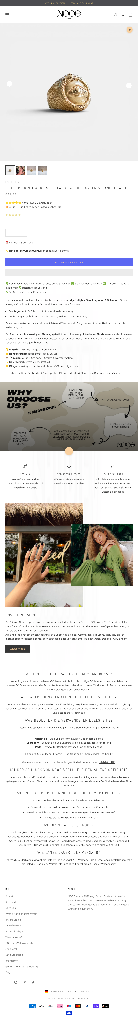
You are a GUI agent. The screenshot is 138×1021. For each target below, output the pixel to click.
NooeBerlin (12, 182)
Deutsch (85, 991)
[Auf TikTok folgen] (33, 982)
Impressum (11, 960)
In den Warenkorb (69, 262)
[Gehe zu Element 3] (31, 170)
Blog (7, 972)
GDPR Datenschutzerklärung (21, 966)
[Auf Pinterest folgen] (24, 982)
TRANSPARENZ (14, 925)
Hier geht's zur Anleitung (54, 250)
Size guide (11, 902)
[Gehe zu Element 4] (42, 170)
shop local (11, 948)
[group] (69, 416)
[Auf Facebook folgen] (7, 982)
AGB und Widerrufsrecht (19, 943)
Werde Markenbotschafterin (21, 913)
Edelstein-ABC (107, 762)
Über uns (10, 907)
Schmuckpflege (14, 931)
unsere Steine (13, 919)
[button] (13, 215)
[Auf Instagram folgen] (16, 982)
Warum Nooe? (13, 937)
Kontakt (9, 896)
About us (17, 649)
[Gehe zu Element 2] (21, 170)
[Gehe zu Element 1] (10, 170)
